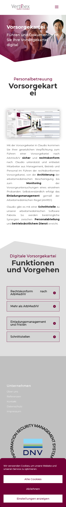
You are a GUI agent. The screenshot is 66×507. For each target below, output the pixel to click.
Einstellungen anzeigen (33, 498)
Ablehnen (33, 489)
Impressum (14, 411)
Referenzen (14, 396)
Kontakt (11, 401)
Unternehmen (19, 386)
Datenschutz (14, 406)
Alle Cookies (33, 479)
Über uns (12, 391)
